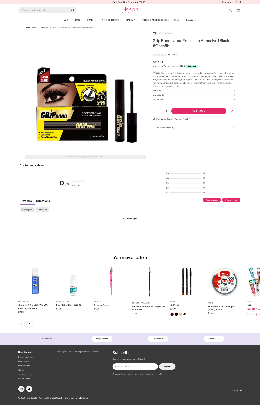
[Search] (72, 10)
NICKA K (97, 302)
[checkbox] (42, 209)
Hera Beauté (31, 398)
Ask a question (212, 200)
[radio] (172, 314)
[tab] (44, 201)
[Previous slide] (21, 324)
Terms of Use (143, 374)
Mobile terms (82, 398)
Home (27, 27)
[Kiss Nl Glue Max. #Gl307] (73, 282)
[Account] (230, 10)
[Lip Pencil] (187, 282)
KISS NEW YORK (62, 302)
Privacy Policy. (157, 374)
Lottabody (23, 302)
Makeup (35, 27)
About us (42, 398)
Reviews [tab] (27, 201)
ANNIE (210, 303)
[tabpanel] (130, 227)
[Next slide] (29, 324)
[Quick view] (48, 270)
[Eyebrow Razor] (111, 282)
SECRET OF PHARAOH (141, 303)
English (225, 2)
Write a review (231, 200)
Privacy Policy (54, 398)
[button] (194, 90)
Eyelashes (44, 27)
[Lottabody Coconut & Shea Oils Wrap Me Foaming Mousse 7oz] (35, 282)
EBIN (155, 33)
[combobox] (47, 10)
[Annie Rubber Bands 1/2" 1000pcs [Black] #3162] (225, 282)
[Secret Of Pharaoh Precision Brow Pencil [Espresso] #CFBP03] (149, 282)
